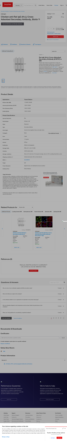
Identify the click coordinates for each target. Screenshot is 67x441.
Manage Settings (5, 436)
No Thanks (53, 437)
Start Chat (59, 437)
